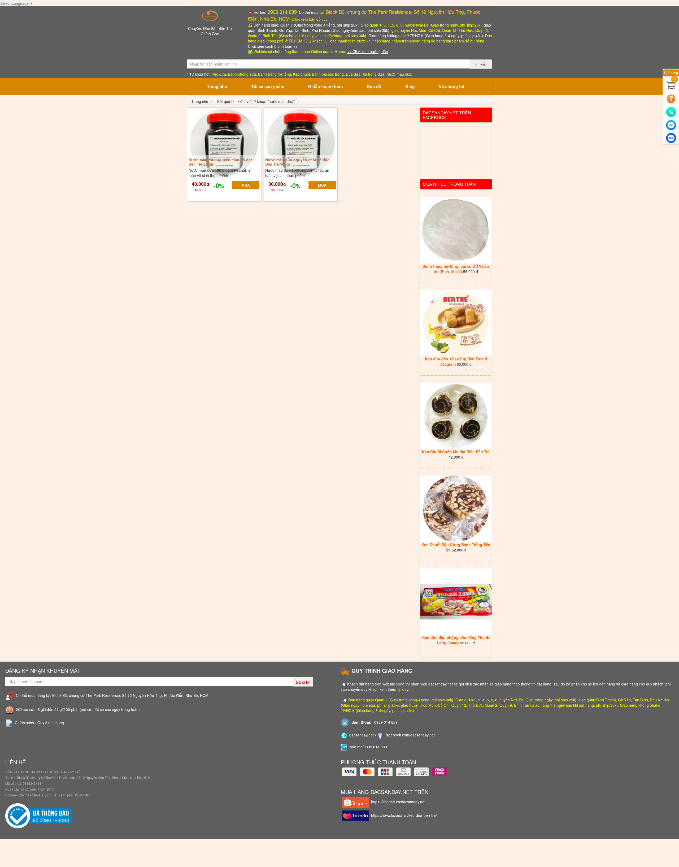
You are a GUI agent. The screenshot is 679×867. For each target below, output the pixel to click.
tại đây (402, 689)
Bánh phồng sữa (242, 74)
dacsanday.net (361, 734)
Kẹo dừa (219, 74)
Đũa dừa (353, 74)
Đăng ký (303, 682)
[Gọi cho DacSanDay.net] (671, 111)
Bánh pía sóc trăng (328, 74)
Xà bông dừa (373, 74)
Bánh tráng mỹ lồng (274, 74)
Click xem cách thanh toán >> (273, 46)
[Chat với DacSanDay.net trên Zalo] (671, 137)
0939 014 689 (281, 11)
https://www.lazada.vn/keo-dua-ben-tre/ (404, 815)
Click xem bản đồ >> (309, 19)
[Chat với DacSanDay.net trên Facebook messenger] (671, 124)
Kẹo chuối (301, 74)
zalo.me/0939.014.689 (368, 746)
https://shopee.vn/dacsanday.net (398, 801)
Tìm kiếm (481, 64)
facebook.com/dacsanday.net (410, 734)
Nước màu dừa (399, 74)
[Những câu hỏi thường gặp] (671, 98)
